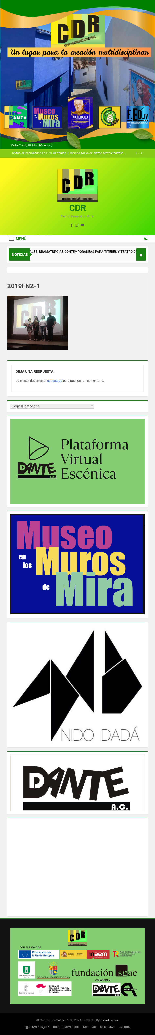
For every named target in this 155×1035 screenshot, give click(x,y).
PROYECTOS (71, 1027)
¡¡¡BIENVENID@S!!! (37, 1027)
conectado (54, 381)
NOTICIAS (89, 1027)
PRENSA (124, 1027)
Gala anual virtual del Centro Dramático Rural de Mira (89, 153)
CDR (77, 208)
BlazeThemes (109, 1020)
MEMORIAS (107, 1027)
